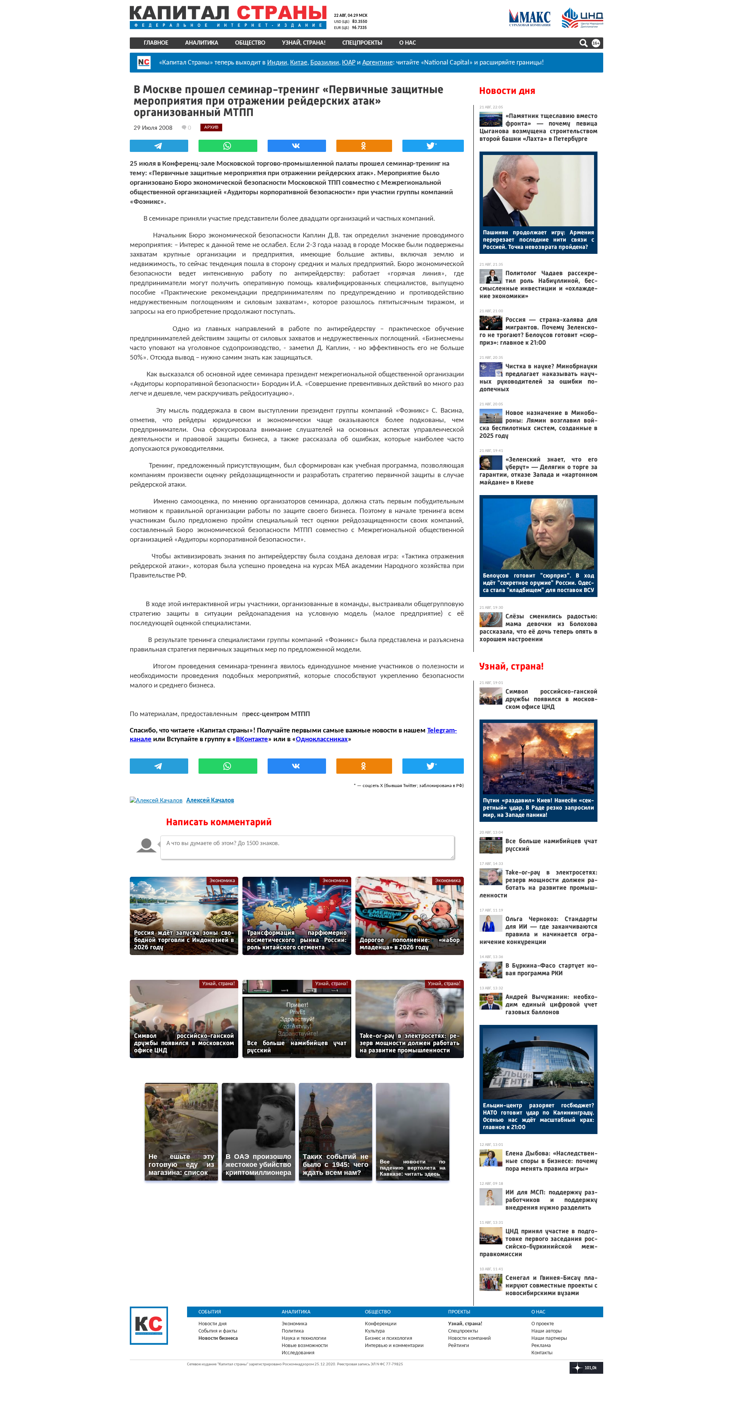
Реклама (541, 1346)
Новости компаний (469, 1338)
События (210, 1312)
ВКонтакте (252, 739)
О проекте (542, 1324)
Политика (293, 1331)
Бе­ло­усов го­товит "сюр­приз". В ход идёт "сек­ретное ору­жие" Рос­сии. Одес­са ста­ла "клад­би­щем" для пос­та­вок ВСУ (538, 583)
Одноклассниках (322, 739)
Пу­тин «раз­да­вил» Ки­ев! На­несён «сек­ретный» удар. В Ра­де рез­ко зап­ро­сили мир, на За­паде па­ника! (538, 807)
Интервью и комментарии (394, 1346)
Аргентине (377, 63)
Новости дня (507, 91)
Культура (375, 1331)
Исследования (298, 1353)
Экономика (222, 881)
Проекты (459, 1312)
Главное (156, 43)
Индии (277, 63)
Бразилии (324, 63)
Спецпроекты (362, 43)
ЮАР (348, 63)
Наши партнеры (549, 1338)
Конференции (381, 1324)
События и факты (218, 1331)
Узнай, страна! (304, 43)
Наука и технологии (304, 1338)
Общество (250, 43)
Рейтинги (458, 1346)
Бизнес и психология (388, 1338)
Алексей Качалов (210, 800)
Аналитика (201, 43)
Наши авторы (546, 1331)
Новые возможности (305, 1346)
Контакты (541, 1353)
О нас (407, 43)
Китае (298, 63)
